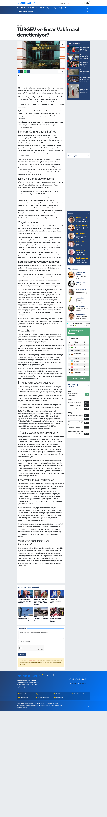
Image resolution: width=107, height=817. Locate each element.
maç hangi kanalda (22, 707)
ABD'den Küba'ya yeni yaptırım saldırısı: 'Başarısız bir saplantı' (25, 618)
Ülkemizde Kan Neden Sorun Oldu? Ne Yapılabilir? (82, 261)
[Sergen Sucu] (71, 308)
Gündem (43, 8)
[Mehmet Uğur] (71, 236)
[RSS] (86, 679)
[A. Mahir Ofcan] (71, 292)
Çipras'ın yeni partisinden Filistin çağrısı (55, 601)
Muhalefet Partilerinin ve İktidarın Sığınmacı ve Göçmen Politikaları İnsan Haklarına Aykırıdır (82, 253)
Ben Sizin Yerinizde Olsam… (82, 309)
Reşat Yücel (80, 298)
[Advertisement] (79, 126)
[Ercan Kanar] (71, 252)
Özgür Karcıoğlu (82, 258)
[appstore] (73, 684)
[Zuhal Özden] (71, 244)
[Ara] (87, 8)
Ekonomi (68, 8)
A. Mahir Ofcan (81, 290)
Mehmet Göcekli (81, 217)
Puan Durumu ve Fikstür (80, 694)
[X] (73, 679)
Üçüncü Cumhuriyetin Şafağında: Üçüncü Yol (82, 301)
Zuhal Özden (80, 242)
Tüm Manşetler (24, 697)
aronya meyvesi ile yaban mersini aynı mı (27, 705)
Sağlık (61, 8)
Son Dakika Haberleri (43, 697)
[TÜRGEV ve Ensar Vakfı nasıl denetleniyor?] (41, 55)
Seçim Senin (80, 285)
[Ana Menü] (87, 11)
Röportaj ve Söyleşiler (27, 703)
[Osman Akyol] (71, 316)
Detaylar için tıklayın (78, 378)
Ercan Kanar (80, 250)
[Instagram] (76, 679)
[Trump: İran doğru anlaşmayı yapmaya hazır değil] (25, 594)
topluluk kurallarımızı (33, 660)
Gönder (22, 654)
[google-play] (82, 684)
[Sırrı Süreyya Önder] (71, 275)
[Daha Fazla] (28, 71)
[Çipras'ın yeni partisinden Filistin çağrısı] (57, 594)
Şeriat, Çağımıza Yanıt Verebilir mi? (81, 317)
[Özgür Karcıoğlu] (71, 260)
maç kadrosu (58, 705)
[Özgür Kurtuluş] (71, 227)
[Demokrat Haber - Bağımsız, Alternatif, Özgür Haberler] (29, 3)
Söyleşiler (35, 8)
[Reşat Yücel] (71, 300)
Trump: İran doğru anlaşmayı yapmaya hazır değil (24, 601)
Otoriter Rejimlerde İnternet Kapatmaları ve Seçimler (82, 229)
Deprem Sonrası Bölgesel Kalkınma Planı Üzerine (82, 237)
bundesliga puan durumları (46, 705)
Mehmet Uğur (80, 234)
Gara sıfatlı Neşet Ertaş (81, 277)
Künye (18, 703)
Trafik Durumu (60, 694)
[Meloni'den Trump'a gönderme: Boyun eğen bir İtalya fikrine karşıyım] (41, 594)
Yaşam (56, 8)
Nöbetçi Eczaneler (25, 694)
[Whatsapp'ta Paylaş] (25, 71)
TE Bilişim (87, 706)
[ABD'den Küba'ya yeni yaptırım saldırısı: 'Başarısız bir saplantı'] (25, 611)
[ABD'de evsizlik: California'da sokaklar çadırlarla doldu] (41, 611)
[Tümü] (88, 156)
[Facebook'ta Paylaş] (19, 71)
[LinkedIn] (79, 679)
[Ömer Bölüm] (71, 284)
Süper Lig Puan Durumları (26, 11)
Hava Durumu (42, 694)
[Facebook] (70, 679)
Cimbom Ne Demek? (39, 703)
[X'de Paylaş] (21, 71)
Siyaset (49, 8)
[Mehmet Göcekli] (71, 219)
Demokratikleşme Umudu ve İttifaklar (82, 293)
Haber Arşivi (59, 697)
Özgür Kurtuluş (81, 225)
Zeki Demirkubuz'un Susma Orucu (81, 245)
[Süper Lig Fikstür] (88, 385)
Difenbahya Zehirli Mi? (52, 703)
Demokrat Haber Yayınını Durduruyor (82, 220)
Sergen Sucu (80, 306)
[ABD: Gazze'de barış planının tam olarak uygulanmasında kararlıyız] (57, 611)
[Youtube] (83, 679)
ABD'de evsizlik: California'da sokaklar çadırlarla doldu (41, 618)
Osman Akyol (80, 314)
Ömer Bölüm (80, 282)
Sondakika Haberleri (24, 8)
